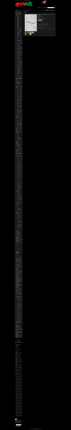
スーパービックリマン (19, 132)
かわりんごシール (19, 316)
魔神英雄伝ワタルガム (19, 284)
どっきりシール (19, 299)
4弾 (17, 207)
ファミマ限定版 (19, 31)
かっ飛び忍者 (17, 282)
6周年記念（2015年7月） (19, 382)
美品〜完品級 (19, 83)
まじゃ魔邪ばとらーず (19, 279)
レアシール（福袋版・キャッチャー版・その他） (19, 79)
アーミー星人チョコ (18, 321)
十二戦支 (17, 324)
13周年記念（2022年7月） (19, 403)
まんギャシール (19, 303)
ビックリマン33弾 (19, 46)
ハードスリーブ (18, 11)
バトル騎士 (17, 234)
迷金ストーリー (18, 325)
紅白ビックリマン (19, 64)
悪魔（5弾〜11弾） (19, 124)
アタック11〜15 (19, 195)
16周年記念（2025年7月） (19, 412)
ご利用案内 (39, 7)
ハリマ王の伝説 (18, 233)
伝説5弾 (18, 20)
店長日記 (17, 346)
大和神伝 (17, 334)
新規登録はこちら (18, 420)
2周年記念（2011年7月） (19, 370)
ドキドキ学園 (17, 191)
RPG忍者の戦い (18, 285)
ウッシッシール (19, 302)
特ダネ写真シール (19, 307)
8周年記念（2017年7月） (19, 388)
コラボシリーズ (19, 57)
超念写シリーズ (19, 319)
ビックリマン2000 (18, 144)
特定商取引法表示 (18, 344)
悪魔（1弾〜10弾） (19, 110)
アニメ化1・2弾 (19, 225)
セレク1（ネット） (19, 155)
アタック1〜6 (19, 193)
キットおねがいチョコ (19, 335)
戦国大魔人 (17, 238)
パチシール (17, 267)
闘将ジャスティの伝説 (19, 278)
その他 (18, 56)
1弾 (17, 243)
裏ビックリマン (19, 50)
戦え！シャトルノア (18, 331)
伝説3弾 (18, 18)
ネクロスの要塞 (18, 232)
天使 (17, 134)
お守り (18, 135)
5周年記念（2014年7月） (19, 379)
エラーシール (17, 80)
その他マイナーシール (19, 272)
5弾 (17, 248)
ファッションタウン (18, 288)
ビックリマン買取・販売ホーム (27, 10)
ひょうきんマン (18, 283)
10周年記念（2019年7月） (19, 394)
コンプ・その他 (19, 257)
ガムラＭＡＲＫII (19, 221)
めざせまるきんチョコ (19, 273)
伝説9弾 (18, 25)
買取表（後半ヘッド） (18, 355)
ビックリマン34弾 (19, 51)
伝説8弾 (18, 24)
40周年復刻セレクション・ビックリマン (19, 41)
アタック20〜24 (19, 198)
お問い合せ (43, 7)
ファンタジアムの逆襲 (19, 266)
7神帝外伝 (18, 45)
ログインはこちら (18, 422)
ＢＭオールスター (19, 29)
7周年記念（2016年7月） (19, 385)
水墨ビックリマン (19, 60)
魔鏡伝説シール (18, 251)
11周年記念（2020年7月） (19, 397)
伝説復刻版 (17, 143)
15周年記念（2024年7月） (19, 409)
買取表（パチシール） (18, 364)
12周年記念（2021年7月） (19, 400)
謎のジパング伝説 (18, 237)
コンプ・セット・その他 (42, 10)
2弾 (17, 244)
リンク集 (17, 347)
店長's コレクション (18, 349)
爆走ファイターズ (18, 270)
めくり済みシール (19, 224)
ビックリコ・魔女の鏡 (19, 271)
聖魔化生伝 (18, 32)
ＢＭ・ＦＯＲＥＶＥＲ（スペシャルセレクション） (19, 154)
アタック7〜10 (19, 194)
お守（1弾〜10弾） (19, 105)
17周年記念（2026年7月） (19, 415)
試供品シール (19, 35)
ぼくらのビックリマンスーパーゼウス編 (19, 48)
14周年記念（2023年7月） (19, 406)
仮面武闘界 (17, 277)
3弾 (17, 206)
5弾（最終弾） (19, 208)
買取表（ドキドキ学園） (19, 361)
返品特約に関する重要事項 (41, 18)
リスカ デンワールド (18, 289)
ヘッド (18, 133)
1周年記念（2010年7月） (19, 367)
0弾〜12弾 (18, 145)
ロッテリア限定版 (19, 30)
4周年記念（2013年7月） (19, 376)
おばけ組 (18, 192)
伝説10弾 (18, 26)
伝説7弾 (18, 23)
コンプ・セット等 (19, 148)
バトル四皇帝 (17, 265)
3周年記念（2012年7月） (19, 373)
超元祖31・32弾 (18, 149)
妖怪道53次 (17, 290)
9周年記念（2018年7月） (19, 391)
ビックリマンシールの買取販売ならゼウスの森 (35, 428)
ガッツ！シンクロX (18, 276)
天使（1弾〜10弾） (19, 100)
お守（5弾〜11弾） (19, 123)
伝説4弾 (18, 19)
